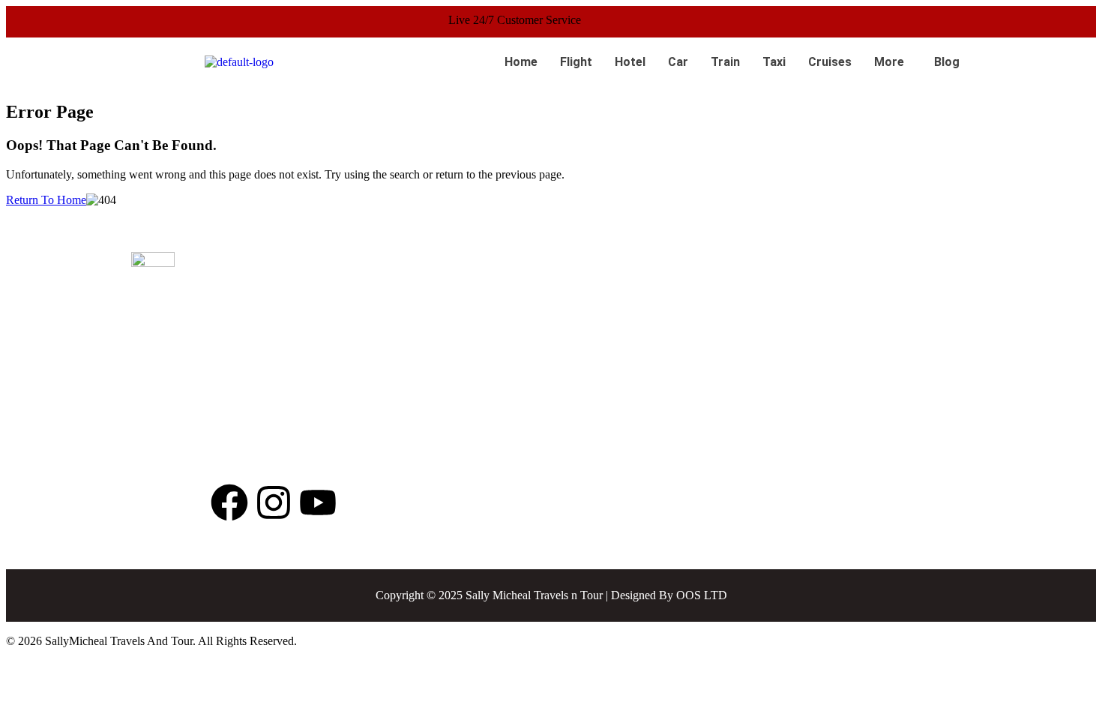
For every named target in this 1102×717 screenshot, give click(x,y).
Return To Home (46, 200)
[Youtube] (318, 502)
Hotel (630, 62)
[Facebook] (229, 502)
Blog (947, 62)
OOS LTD (701, 595)
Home (521, 62)
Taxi (774, 62)
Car (678, 62)
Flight (576, 62)
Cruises (830, 62)
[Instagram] (273, 502)
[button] (893, 62)
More (889, 62)
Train (725, 62)
